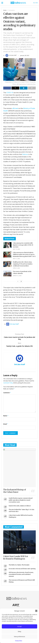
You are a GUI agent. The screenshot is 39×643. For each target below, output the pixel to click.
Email (5, 424)
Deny (19, 631)
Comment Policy (8, 383)
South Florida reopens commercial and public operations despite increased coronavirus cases (20, 500)
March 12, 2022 (17, 275)
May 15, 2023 (16, 249)
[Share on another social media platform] (32, 88)
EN (37, 3)
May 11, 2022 (16, 258)
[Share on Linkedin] (24, 88)
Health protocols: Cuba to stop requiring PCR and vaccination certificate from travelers (22, 264)
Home (4, 10)
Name (5, 416)
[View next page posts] (21, 281)
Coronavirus (11, 10)
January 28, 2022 (24, 55)
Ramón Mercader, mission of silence (20, 506)
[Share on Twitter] (15, 88)
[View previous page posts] (18, 281)
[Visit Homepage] (18, 3)
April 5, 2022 (16, 268)
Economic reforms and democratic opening (22, 568)
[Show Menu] (2, 3)
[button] (36, 611)
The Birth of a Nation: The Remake (19, 565)
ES (34, 3)
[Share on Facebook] (7, 88)
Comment (7, 393)
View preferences (19, 636)
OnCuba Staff (12, 55)
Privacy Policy (18, 640)
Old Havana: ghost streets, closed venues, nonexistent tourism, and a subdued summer (21, 574)
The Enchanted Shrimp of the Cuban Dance (14, 490)
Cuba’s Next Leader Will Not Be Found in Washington (15, 557)
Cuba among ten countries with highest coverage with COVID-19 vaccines (23, 245)
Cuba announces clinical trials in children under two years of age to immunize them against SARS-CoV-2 (24, 254)
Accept (19, 626)
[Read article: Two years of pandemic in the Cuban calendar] (7, 273)
